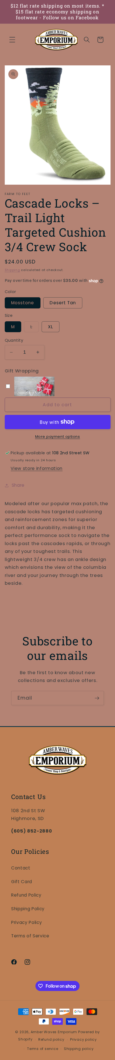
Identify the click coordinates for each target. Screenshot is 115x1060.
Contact (20, 868)
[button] (12, 39)
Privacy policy (83, 1039)
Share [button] (18, 485)
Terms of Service (30, 936)
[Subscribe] (97, 698)
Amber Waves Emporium (54, 1032)
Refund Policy (26, 895)
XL (50, 327)
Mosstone (22, 303)
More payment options (57, 436)
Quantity (14, 340)
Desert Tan (63, 303)
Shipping (12, 270)
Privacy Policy (26, 922)
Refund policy (51, 1039)
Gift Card (21, 882)
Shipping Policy (28, 909)
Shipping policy (79, 1048)
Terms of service (42, 1048)
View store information (37, 468)
